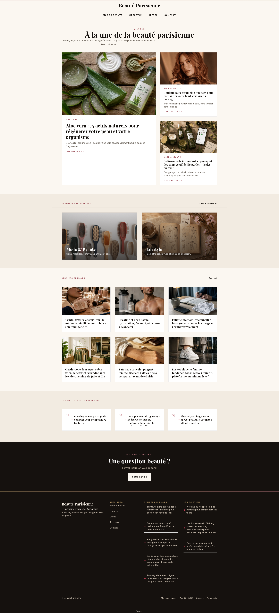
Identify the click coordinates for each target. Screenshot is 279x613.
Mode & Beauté (112, 15)
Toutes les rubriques (207, 203)
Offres (153, 15)
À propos (114, 522)
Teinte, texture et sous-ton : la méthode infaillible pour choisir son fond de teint (161, 509)
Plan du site (212, 598)
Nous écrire (139, 477)
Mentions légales (169, 598)
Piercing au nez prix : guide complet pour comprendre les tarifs (90, 419)
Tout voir (213, 278)
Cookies (200, 598)
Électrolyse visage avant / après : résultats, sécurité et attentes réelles (197, 419)
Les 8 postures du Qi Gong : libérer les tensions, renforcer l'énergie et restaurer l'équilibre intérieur (143, 420)
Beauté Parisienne (78, 504)
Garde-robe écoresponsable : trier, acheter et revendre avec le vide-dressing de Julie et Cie (162, 560)
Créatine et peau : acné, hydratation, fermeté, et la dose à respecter (160, 526)
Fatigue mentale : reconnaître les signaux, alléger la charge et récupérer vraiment (162, 542)
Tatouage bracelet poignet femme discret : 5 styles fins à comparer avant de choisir (162, 578)
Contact (170, 15)
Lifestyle (135, 15)
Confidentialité (186, 598)
